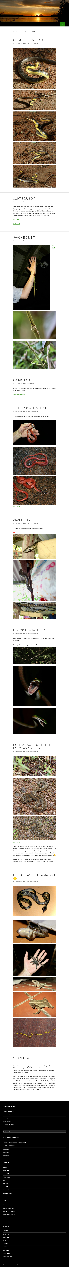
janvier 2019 (6, 1174)
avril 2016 (5, 1183)
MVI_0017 (16, 842)
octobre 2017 (6, 1177)
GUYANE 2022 (22, 1057)
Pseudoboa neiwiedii (29, 408)
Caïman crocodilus (19, 394)
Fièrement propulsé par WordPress (11, 1264)
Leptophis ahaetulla (29, 630)
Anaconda (21, 520)
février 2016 (6, 1190)
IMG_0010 (16, 224)
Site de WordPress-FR (9, 1214)
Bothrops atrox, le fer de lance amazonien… (33, 746)
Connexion (6, 1205)
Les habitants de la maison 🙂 (34, 876)
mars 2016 (6, 1186)
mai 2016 (5, 1180)
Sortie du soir (24, 198)
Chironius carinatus (29, 40)
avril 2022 (5, 1167)
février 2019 (6, 1170)
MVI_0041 (16, 506)
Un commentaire (29, 383)
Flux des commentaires (9, 1211)
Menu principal (67, 24)
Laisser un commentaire (31, 43)
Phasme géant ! (25, 237)
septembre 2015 (7, 1193)
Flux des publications (8, 1208)
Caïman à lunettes (27, 380)
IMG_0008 (16, 219)
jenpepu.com (7, 24)
